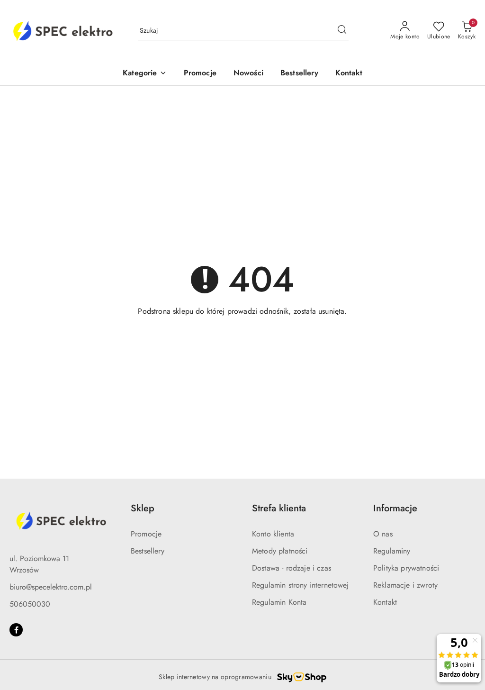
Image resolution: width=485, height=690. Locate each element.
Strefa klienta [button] (279, 508)
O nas (383, 533)
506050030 (29, 604)
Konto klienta (273, 533)
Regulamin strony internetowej (300, 585)
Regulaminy (392, 550)
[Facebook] (16, 629)
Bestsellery (147, 550)
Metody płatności (280, 550)
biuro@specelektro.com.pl (50, 586)
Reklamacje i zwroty (405, 585)
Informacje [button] (395, 508)
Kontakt (385, 602)
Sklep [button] (142, 508)
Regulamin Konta (279, 602)
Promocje (146, 533)
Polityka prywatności (406, 568)
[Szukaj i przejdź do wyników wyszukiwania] (342, 31)
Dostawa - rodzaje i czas (291, 568)
